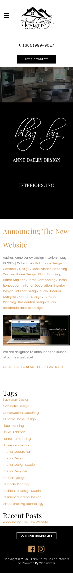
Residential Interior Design (23, 308)
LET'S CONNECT (36, 59)
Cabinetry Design (16, 269)
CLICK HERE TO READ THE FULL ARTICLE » (33, 367)
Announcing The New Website (25, 522)
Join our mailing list (36, 536)
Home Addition (14, 280)
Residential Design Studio (37, 302)
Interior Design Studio (31, 291)
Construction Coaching (49, 269)
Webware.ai (47, 563)
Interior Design (13, 458)
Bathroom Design (48, 263)
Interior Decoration (37, 285)
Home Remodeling (41, 280)
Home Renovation (16, 445)
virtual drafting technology (23, 504)
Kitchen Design (30, 297)
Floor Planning (49, 274)
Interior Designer (15, 471)
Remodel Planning (16, 484)
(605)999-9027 (38, 45)
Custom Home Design (19, 274)
